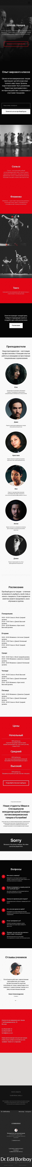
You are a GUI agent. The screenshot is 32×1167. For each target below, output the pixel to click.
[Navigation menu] (29, 3)
